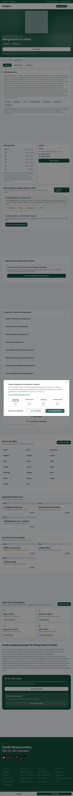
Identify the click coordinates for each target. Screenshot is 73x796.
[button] (36, 395)
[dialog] (36, 398)
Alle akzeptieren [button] (55, 411)
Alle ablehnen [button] (35, 411)
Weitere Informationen (38, 392)
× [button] (66, 382)
